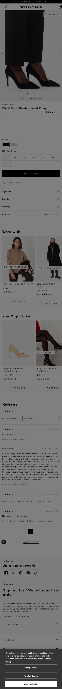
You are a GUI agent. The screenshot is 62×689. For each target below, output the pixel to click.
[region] (31, 669)
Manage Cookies (31, 667)
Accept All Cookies (31, 684)
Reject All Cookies (31, 676)
